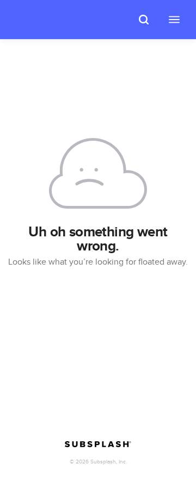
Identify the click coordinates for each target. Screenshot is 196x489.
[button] (143, 19)
